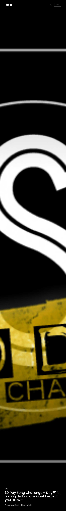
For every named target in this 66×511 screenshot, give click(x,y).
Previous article (12, 505)
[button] (51, 4)
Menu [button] (57, 4)
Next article (26, 505)
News (6, 488)
